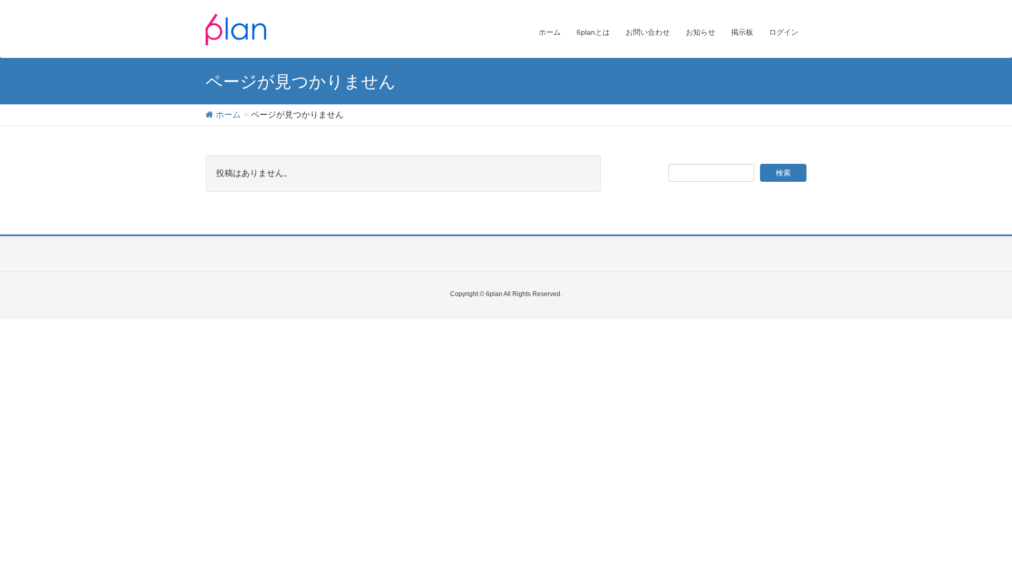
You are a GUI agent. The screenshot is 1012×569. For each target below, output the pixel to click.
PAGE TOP (979, 542)
